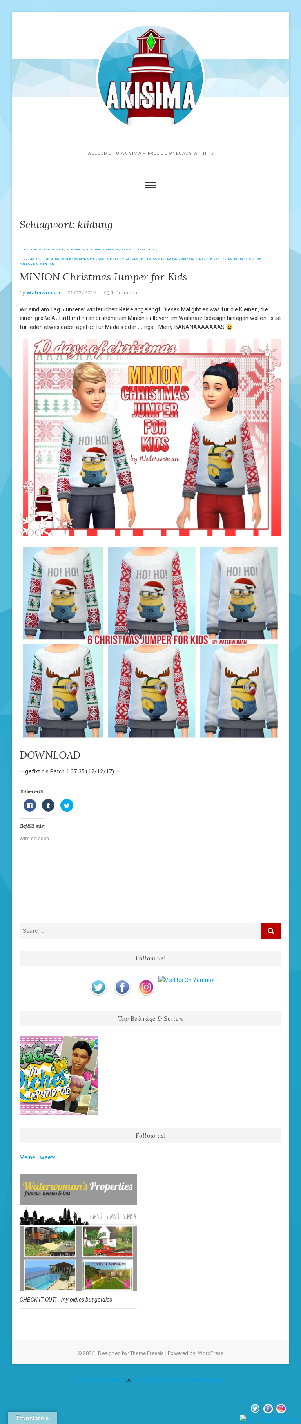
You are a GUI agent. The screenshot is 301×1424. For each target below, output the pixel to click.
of (259, 258)
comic (159, 258)
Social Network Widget (100, 1380)
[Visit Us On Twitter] (98, 980)
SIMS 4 (128, 249)
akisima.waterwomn (65, 258)
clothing (141, 258)
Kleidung (75, 249)
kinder (213, 258)
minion (247, 258)
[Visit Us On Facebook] (122, 980)
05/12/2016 (81, 293)
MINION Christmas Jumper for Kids (103, 276)
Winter (47, 263)
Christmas (118, 258)
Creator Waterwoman (43, 249)
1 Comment (125, 293)
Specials (146, 249)
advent (36, 258)
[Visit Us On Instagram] (146, 980)
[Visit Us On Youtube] (186, 980)
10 (24, 258)
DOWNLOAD (50, 754)
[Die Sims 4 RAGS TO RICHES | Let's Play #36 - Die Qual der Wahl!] (59, 1075)
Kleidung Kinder (103, 249)
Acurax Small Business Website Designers (179, 1380)
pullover (28, 263)
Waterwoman (42, 293)
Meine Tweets (38, 1157)
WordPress (211, 1353)
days (171, 258)
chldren (96, 258)
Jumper (186, 258)
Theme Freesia (147, 1353)
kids (199, 258)
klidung (230, 258)
